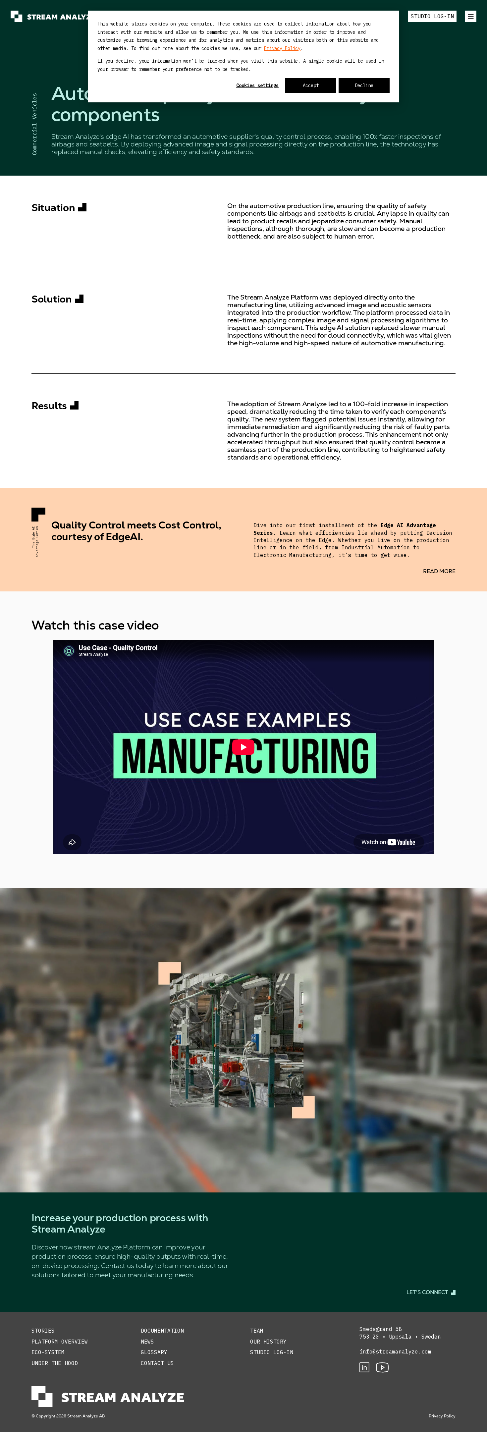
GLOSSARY (154, 1352)
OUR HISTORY (268, 1341)
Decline (364, 85)
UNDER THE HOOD (54, 1363)
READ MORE (439, 571)
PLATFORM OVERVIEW (59, 1341)
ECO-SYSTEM (48, 1352)
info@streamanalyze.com (395, 1351)
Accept (311, 85)
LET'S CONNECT (427, 1292)
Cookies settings (257, 85)
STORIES (43, 1330)
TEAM (256, 1330)
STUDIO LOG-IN (432, 16)
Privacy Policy (282, 48)
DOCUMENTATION (162, 1330)
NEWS (147, 1341)
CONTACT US (157, 1363)
